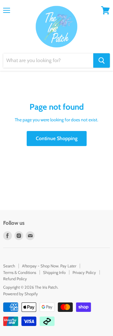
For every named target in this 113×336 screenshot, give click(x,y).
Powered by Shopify (20, 293)
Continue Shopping (57, 138)
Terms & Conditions (19, 272)
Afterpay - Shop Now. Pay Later (49, 265)
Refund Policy (15, 278)
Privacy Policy (84, 272)
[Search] (101, 60)
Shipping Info (54, 272)
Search (9, 265)
